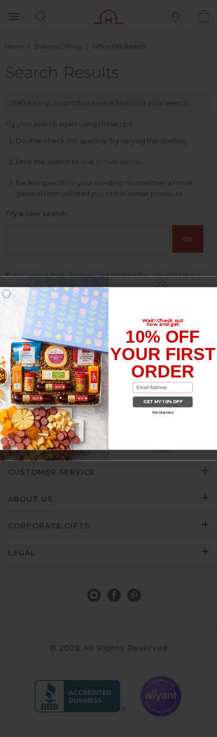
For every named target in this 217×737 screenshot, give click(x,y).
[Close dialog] (7, 293)
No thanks (162, 412)
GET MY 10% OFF (162, 402)
